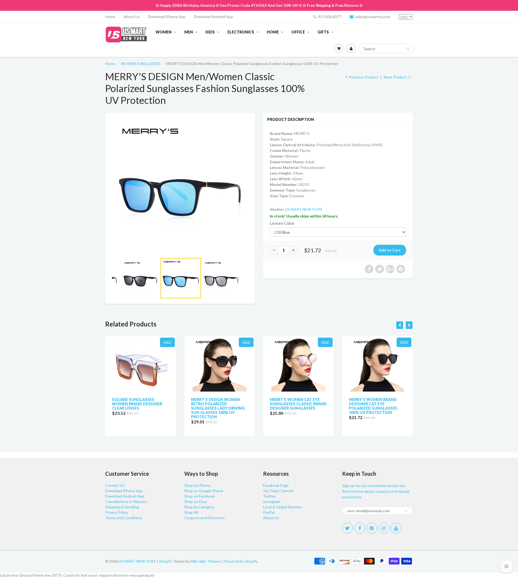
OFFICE (298, 32)
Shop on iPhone (197, 485)
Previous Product (363, 77)
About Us (132, 16)
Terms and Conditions (123, 517)
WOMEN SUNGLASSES (141, 63)
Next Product (396, 77)
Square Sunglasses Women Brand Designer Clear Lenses (137, 403)
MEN (188, 32)
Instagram (271, 501)
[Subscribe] (406, 510)
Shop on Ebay (195, 501)
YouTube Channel (278, 490)
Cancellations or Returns (126, 501)
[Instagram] (384, 528)
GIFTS (323, 32)
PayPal (268, 512)
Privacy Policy (116, 512)
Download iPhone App (167, 16)
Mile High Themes (205, 561)
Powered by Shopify (241, 561)
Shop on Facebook (199, 496)
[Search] (408, 49)
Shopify (165, 561)
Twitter (269, 496)
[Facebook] (359, 528)
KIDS (210, 32)
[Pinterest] (371, 528)
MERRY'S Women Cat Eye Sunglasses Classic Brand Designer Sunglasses (298, 403)
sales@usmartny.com (372, 16)
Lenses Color (282, 223)
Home (110, 16)
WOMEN (164, 32)
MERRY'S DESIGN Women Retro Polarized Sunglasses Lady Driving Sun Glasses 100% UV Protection (218, 408)
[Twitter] (347, 528)
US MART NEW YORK (303, 209)
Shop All (191, 512)
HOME (273, 32)
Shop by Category (199, 507)
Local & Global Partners (282, 507)
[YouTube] (396, 528)
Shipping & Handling (122, 507)
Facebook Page (276, 485)
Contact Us (115, 485)
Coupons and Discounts (204, 517)
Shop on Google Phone (203, 490)
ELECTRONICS (240, 32)
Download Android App (213, 16)
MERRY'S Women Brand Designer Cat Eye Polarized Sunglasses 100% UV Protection (373, 406)
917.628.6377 (329, 16)
